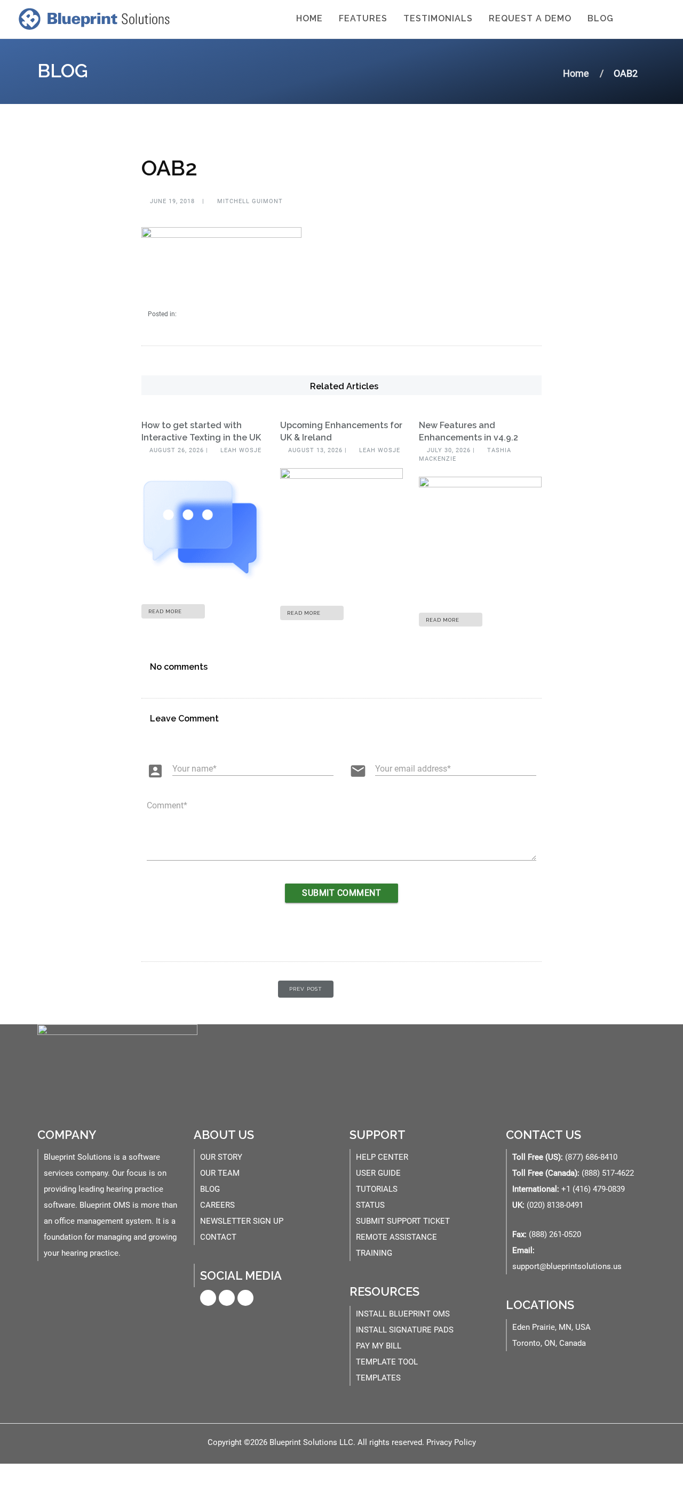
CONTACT (218, 1237)
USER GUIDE (378, 1173)
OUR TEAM (220, 1173)
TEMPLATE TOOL (387, 1362)
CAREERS (217, 1205)
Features (363, 18)
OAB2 (169, 167)
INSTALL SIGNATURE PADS (405, 1330)
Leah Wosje (239, 450)
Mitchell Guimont (249, 201)
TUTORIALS (377, 1189)
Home (309, 18)
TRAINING (374, 1253)
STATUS (370, 1205)
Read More (166, 611)
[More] (634, 19)
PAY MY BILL (378, 1346)
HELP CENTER (382, 1157)
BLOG (210, 1189)
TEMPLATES (378, 1378)
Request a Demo (530, 18)
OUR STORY (221, 1157)
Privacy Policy (451, 1442)
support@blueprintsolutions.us (567, 1266)
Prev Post (305, 989)
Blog (600, 18)
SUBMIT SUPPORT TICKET (403, 1221)
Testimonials (438, 18)
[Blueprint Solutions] (92, 18)
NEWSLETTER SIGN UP (241, 1221)
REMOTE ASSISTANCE (396, 1237)
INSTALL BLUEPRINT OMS (403, 1314)
